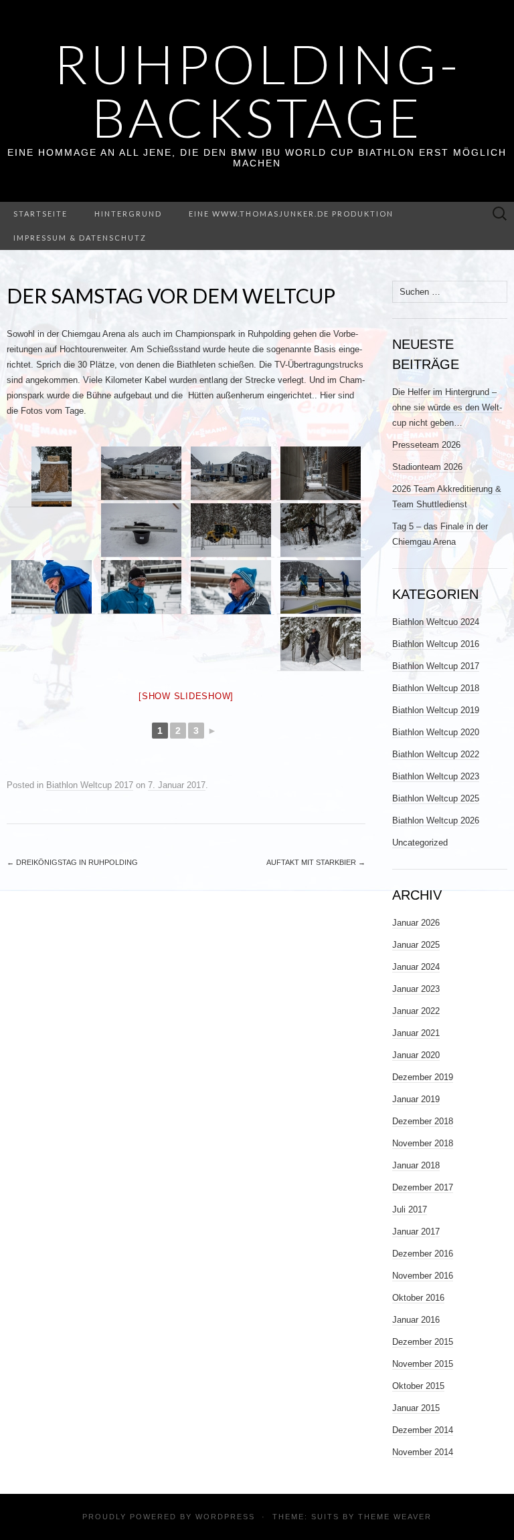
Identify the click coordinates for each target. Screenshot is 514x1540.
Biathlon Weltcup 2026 (435, 820)
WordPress (225, 1517)
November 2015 (422, 1364)
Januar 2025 (416, 945)
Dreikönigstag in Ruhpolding (72, 862)
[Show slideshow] (186, 696)
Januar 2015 (416, 1408)
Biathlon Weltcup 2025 (435, 798)
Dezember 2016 (422, 1254)
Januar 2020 (416, 1055)
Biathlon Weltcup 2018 (435, 688)
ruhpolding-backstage (257, 90)
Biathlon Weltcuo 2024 (435, 622)
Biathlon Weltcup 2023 (435, 776)
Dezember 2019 (422, 1077)
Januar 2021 (416, 1033)
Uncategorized (420, 843)
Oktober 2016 (418, 1298)
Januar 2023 (416, 989)
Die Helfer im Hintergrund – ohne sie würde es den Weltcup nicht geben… (447, 407)
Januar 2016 (416, 1320)
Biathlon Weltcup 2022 (435, 754)
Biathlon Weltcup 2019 (435, 710)
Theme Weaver (395, 1517)
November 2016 (422, 1276)
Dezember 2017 (422, 1187)
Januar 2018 (416, 1165)
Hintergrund (128, 213)
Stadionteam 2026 (427, 467)
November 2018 (422, 1143)
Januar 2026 (416, 923)
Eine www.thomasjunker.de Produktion (291, 213)
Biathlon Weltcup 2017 (89, 785)
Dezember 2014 (422, 1430)
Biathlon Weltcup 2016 (435, 644)
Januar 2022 (416, 1011)
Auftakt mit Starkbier (315, 862)
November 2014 (422, 1452)
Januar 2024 (416, 967)
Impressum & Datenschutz (80, 237)
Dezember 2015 (422, 1342)
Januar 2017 (416, 1232)
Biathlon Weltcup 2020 (435, 732)
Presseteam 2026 (426, 445)
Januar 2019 (416, 1099)
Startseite (40, 213)
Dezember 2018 (422, 1121)
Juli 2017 (409, 1209)
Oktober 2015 (418, 1386)
